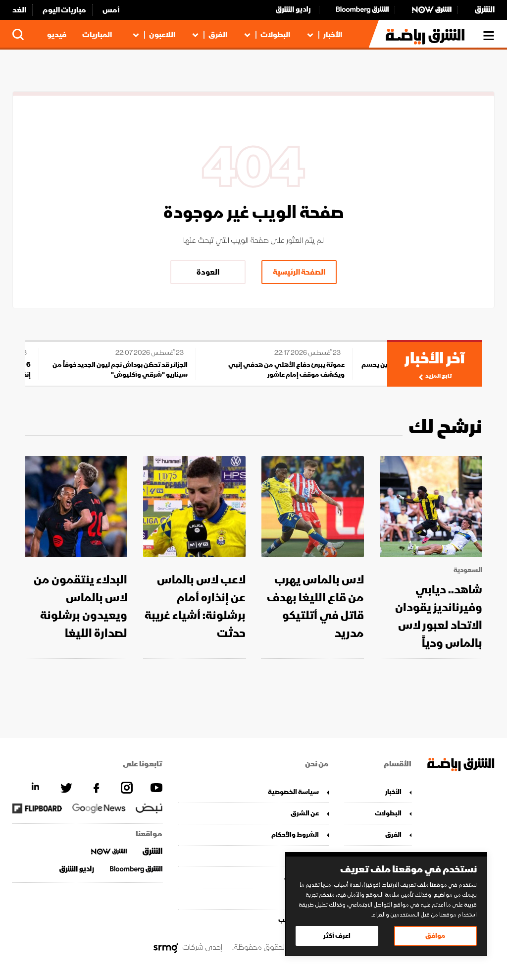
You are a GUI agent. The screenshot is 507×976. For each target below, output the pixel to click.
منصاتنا (308, 855)
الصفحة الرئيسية (299, 272)
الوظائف (306, 898)
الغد (19, 10)
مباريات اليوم (64, 10)
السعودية (468, 570)
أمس (111, 10)
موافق (435, 935)
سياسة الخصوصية (293, 792)
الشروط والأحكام (294, 834)
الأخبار (332, 35)
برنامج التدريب (298, 919)
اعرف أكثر (337, 935)
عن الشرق (304, 813)
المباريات (97, 35)
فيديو (56, 35)
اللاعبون (162, 35)
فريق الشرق (301, 877)
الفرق (217, 35)
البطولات (275, 35)
